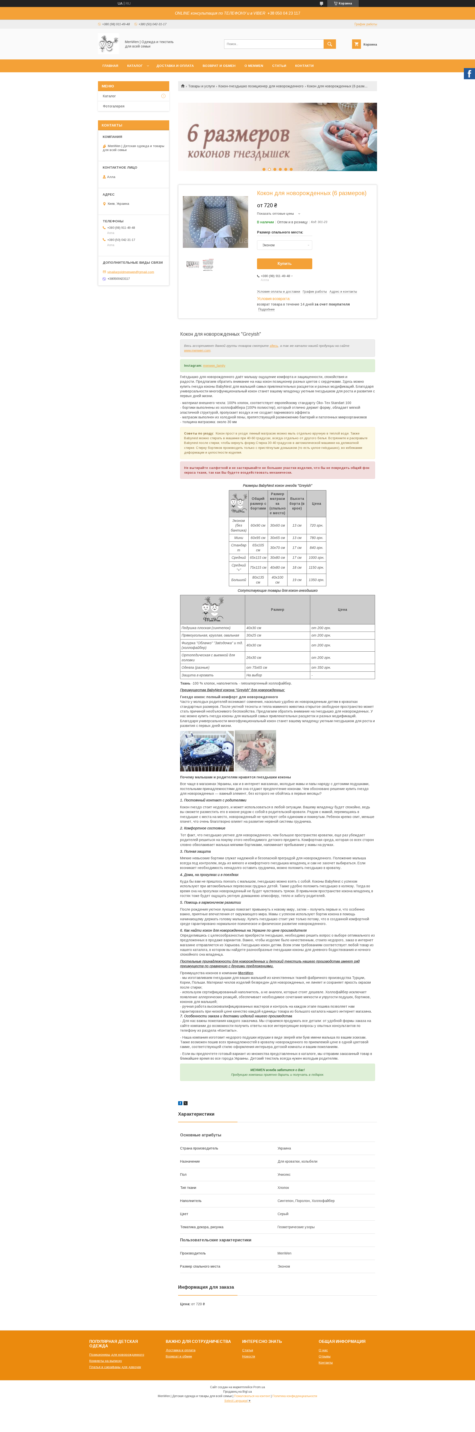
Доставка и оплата (175, 66)
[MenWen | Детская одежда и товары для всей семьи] (108, 53)
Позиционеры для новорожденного (116, 1354)
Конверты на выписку (105, 1361)
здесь (274, 346)
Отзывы (325, 1356)
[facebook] (180, 1104)
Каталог (134, 66)
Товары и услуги (201, 86)
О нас (323, 1350)
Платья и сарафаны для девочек (115, 1367)
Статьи (279, 66)
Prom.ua (259, 1387)
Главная (110, 66)
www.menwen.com (197, 350)
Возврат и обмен (219, 66)
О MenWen (253, 66)
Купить (285, 263)
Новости (248, 1356)
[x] (186, 1104)
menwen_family (214, 365)
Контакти (304, 66)
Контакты (326, 1362)
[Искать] (330, 44)
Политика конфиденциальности (294, 1396)
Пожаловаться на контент (252, 1396)
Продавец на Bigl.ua (237, 1391)
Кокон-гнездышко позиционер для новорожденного (261, 86)
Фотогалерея (113, 106)
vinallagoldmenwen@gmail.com (130, 272)
